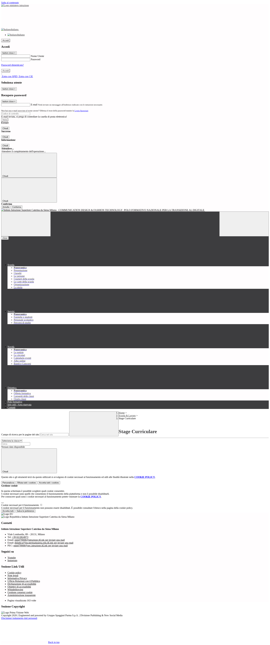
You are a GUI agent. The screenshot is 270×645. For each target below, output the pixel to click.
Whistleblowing (15, 589)
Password (35, 59)
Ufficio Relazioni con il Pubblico (24, 581)
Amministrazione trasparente (22, 595)
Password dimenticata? (12, 65)
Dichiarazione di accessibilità (22, 584)
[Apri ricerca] (244, 224)
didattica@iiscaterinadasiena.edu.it (44, 542)
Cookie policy (14, 572)
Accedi (5, 40)
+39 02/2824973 (20, 537)
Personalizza (8, 483)
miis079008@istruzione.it (40, 540)
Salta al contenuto (10, 2)
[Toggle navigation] (26, 224)
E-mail (34, 104)
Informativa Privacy (17, 578)
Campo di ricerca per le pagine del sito (20, 434)
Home (122, 412)
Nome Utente (37, 56)
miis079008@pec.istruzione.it (40, 545)
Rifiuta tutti (26, 483)
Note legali (13, 575)
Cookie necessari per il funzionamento (20, 505)
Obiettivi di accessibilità (19, 586)
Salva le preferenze (25, 511)
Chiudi (5, 128)
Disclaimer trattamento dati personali (19, 618)
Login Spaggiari (81, 111)
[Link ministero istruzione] (15, 5)
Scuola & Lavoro (127, 415)
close (4, 238)
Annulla (5, 207)
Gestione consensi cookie (20, 592)
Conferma (16, 207)
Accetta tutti (49, 483)
